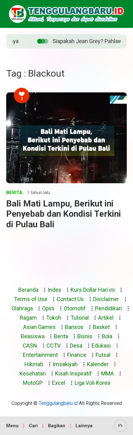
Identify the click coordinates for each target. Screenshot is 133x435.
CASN (30, 345)
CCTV (53, 345)
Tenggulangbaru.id (58, 403)
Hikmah (33, 364)
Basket (101, 327)
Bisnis (84, 336)
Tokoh (53, 317)
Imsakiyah (65, 364)
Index (54, 289)
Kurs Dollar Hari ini (93, 289)
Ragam (28, 317)
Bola (107, 336)
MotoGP (33, 383)
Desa (76, 345)
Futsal (103, 355)
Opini (48, 308)
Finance (76, 355)
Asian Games (39, 327)
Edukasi (101, 345)
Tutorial (80, 317)
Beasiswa (33, 336)
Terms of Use (30, 299)
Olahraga (22, 308)
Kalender (98, 364)
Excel (58, 383)
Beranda (28, 289)
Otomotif (75, 308)
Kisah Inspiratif (73, 373)
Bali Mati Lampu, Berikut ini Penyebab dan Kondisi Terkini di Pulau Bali (63, 213)
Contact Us (70, 299)
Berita (14, 192)
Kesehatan (32, 373)
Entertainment (40, 355)
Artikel (106, 317)
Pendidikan (108, 308)
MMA (107, 373)
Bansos (74, 327)
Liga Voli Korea (92, 383)
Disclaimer (106, 299)
